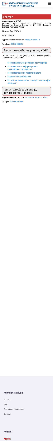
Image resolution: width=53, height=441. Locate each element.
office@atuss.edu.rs (32, 40)
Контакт (7, 414)
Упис (6, 404)
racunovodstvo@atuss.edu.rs (36, 97)
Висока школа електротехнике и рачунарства (27, 63)
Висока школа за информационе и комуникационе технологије (23, 67)
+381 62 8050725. (16, 44)
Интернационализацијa (14, 409)
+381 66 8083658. (16, 102)
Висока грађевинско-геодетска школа (24, 73)
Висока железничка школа (19, 76)
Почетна (7, 399)
